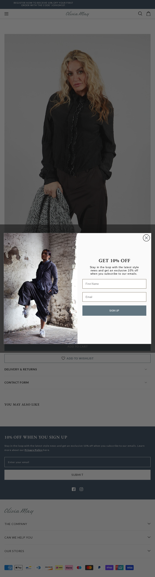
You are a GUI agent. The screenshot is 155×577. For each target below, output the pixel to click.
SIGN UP (114, 311)
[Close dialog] (146, 238)
